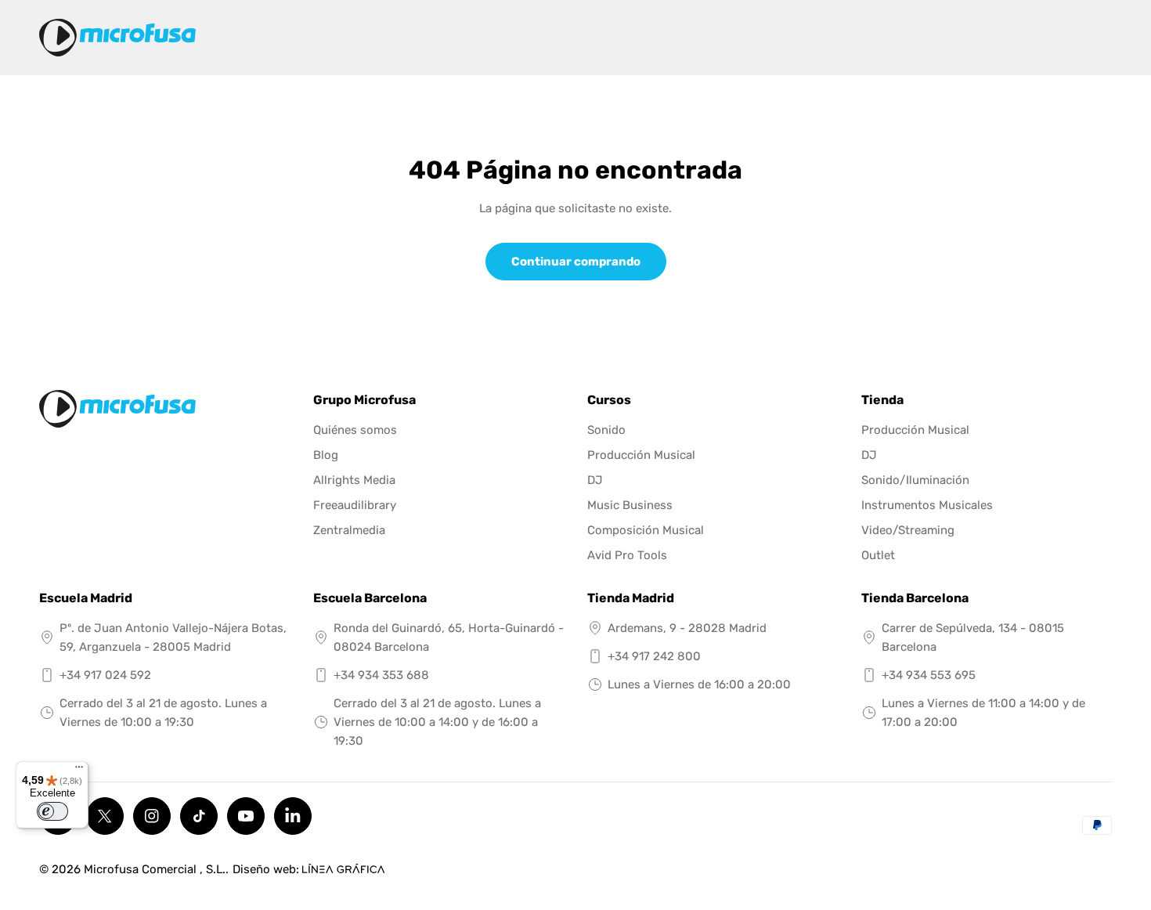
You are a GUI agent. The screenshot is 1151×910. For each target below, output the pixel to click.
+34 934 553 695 (929, 675)
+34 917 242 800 (654, 656)
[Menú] (79, 770)
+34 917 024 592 (105, 675)
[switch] (52, 811)
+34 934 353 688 (381, 675)
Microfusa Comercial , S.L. (155, 869)
